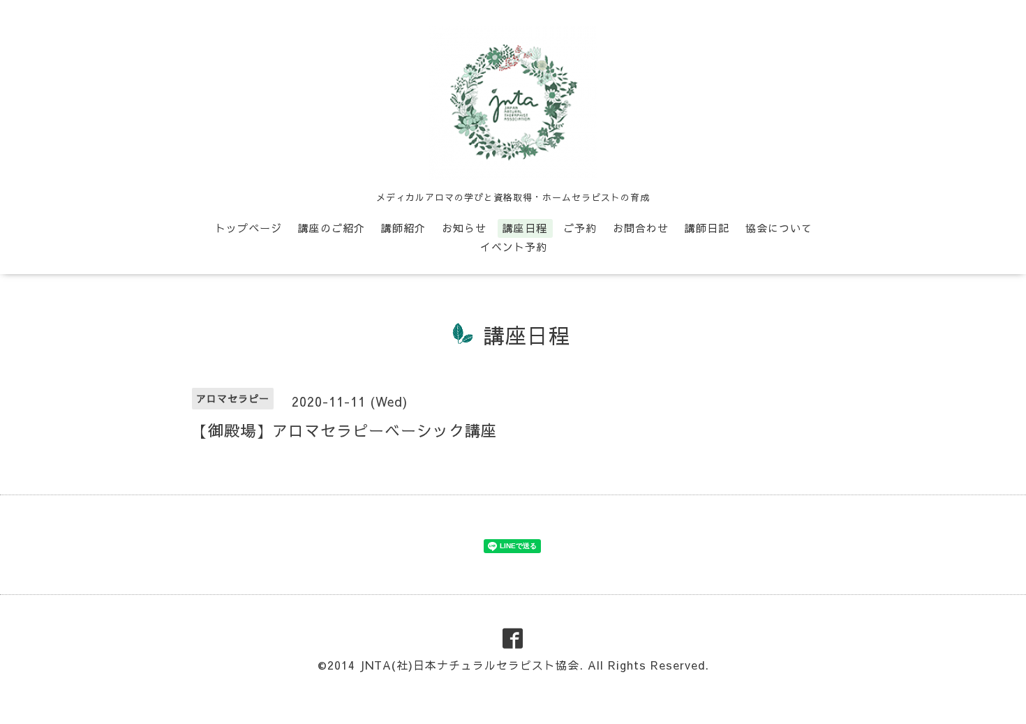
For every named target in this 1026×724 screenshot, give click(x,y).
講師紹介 (403, 227)
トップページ (248, 227)
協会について (778, 227)
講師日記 (707, 227)
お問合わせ (641, 227)
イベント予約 (513, 246)
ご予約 (580, 227)
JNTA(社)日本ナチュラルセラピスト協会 (469, 664)
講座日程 (525, 227)
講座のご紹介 (331, 227)
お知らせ (464, 227)
